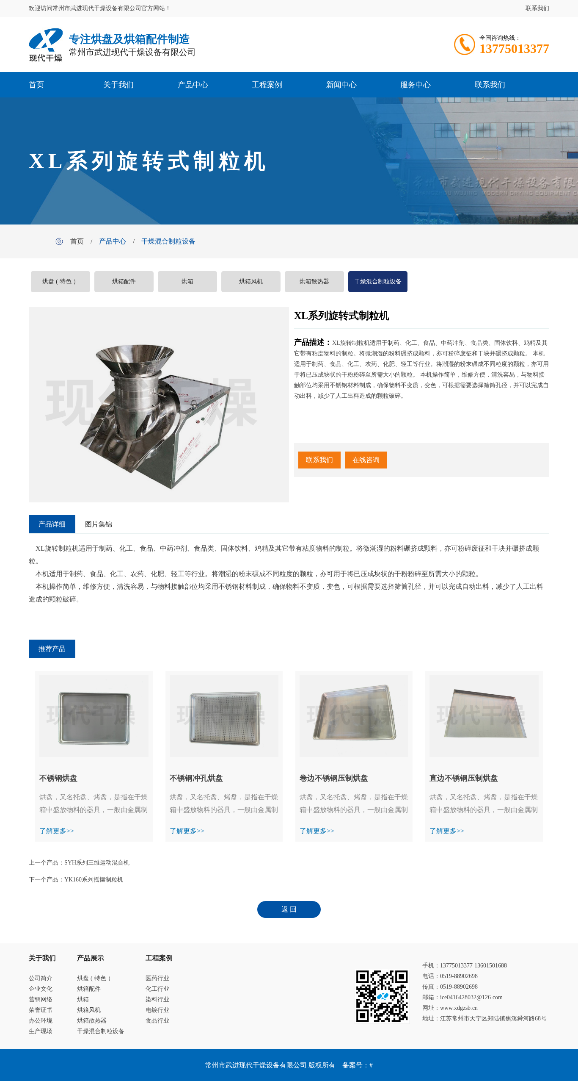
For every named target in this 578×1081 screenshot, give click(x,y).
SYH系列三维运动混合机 (96, 862)
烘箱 (187, 281)
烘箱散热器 (314, 281)
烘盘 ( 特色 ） (60, 281)
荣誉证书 (40, 1010)
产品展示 (90, 958)
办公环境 (40, 1020)
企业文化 (40, 989)
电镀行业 (157, 1010)
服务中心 (415, 84)
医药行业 (157, 978)
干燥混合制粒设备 (168, 241)
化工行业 (157, 989)
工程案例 (267, 84)
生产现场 (40, 1031)
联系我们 (537, 8)
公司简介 (40, 978)
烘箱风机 (251, 281)
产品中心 (193, 84)
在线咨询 (366, 459)
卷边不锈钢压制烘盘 (334, 778)
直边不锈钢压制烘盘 (463, 778)
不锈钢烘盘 (58, 778)
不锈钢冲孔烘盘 (196, 778)
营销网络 (40, 999)
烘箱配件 (124, 281)
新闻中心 (341, 84)
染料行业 (157, 999)
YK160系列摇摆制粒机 (93, 879)
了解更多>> (56, 830)
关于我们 (118, 84)
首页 (36, 84)
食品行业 (157, 1020)
